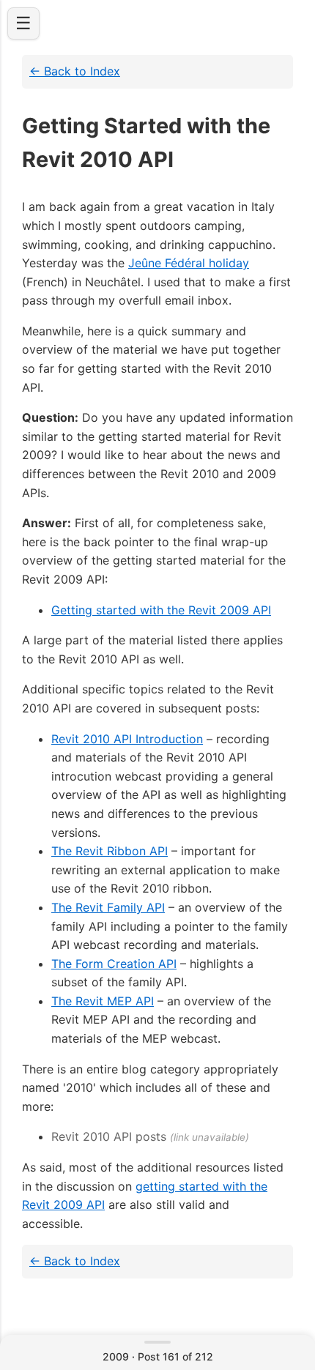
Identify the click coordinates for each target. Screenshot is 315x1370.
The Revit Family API (108, 907)
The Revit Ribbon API (109, 851)
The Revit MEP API (102, 1001)
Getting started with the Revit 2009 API (161, 610)
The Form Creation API (114, 963)
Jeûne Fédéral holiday (188, 263)
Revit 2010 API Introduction (127, 738)
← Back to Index (74, 71)
